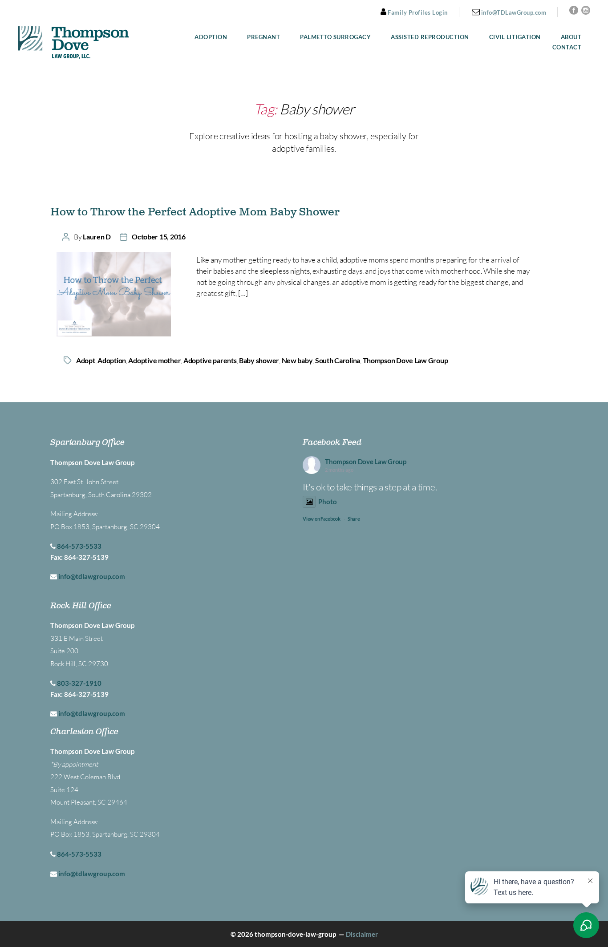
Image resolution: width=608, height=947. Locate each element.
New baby (297, 360)
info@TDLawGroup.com (512, 12)
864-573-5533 (79, 546)
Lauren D (97, 236)
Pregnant (263, 37)
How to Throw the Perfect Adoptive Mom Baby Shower (195, 212)
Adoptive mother (154, 360)
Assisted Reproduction (430, 37)
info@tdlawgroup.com (91, 576)
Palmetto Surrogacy (335, 37)
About (571, 37)
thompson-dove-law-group (295, 934)
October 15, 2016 (159, 236)
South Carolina (337, 360)
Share (354, 519)
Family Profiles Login (417, 12)
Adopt (85, 360)
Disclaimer (362, 934)
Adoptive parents (210, 360)
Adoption (211, 37)
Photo (327, 502)
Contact (567, 47)
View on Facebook (321, 519)
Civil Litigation (515, 37)
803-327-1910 (79, 683)
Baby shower (259, 360)
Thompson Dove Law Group (405, 360)
